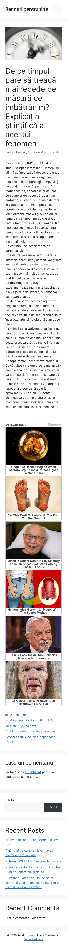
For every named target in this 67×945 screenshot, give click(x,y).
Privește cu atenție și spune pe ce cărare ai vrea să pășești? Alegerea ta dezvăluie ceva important (32, 882)
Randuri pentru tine (26, 9)
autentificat (33, 772)
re (24, 715)
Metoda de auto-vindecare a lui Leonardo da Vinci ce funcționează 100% (30, 737)
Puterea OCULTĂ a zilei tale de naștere (33, 861)
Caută (9, 800)
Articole (15, 715)
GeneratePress (33, 939)
